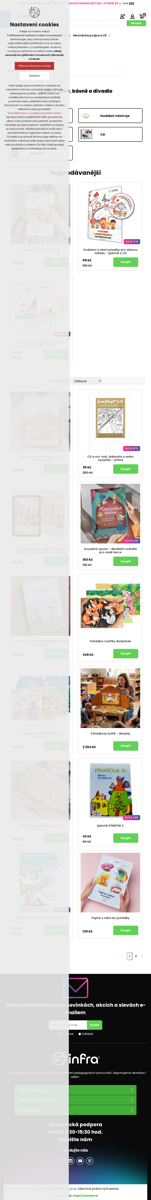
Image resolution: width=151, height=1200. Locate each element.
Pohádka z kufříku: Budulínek (110, 641)
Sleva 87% (131, 448)
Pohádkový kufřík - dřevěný (110, 733)
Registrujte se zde (122, 16)
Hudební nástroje (115, 115)
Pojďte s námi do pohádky (110, 918)
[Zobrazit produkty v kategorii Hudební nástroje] (90, 116)
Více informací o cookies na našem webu (34, 113)
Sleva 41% (132, 241)
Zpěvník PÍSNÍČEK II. (110, 825)
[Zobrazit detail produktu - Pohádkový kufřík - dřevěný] (110, 698)
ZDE (131, 3)
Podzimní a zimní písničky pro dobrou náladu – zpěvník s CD (110, 251)
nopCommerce (85, 1195)
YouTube (80, 1161)
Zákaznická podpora (75, 1124)
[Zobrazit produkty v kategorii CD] (90, 134)
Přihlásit (132, 16)
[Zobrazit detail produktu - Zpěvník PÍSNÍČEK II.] (110, 790)
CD (102, 134)
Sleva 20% (131, 540)
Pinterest (89, 1161)
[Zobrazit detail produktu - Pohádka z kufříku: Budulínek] (110, 606)
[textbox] (70, 23)
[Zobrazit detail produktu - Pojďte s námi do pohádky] (110, 882)
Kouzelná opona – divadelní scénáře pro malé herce (110, 550)
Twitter (71, 1161)
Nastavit (34, 76)
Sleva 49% (131, 817)
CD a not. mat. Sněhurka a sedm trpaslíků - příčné (110, 458)
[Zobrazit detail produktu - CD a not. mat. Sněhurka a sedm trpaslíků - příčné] (110, 421)
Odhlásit (87, 1034)
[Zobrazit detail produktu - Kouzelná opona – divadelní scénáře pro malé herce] (110, 513)
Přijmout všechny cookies (34, 66)
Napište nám (75, 1139)
